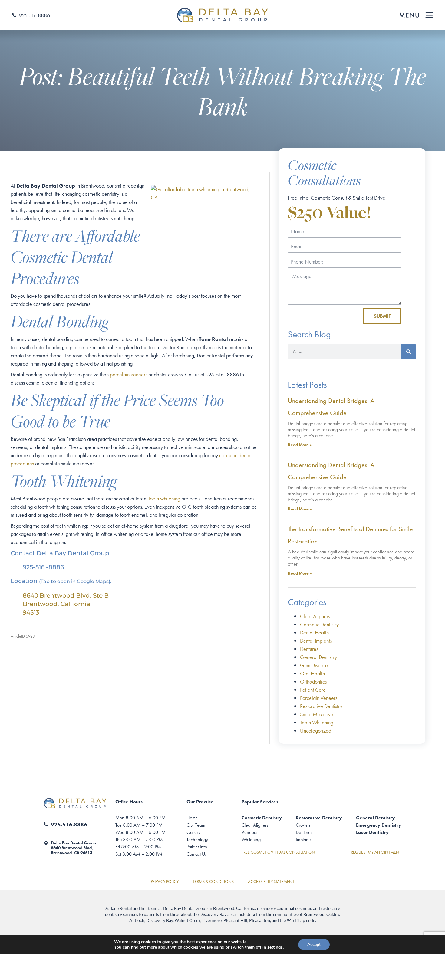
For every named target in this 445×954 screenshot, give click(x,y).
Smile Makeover (317, 714)
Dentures (309, 648)
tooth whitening (164, 498)
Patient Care (313, 689)
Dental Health (314, 632)
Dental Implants (316, 640)
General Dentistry (318, 657)
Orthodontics (313, 681)
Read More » (300, 444)
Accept (314, 944)
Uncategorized (315, 730)
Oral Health (312, 673)
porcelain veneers (128, 374)
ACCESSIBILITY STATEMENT (271, 881)
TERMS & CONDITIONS (213, 881)
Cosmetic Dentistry (319, 624)
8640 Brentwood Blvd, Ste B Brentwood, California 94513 (66, 604)
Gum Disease (314, 665)
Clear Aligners (315, 616)
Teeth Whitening (316, 722)
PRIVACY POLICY (165, 881)
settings (275, 947)
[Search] (408, 351)
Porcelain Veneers (318, 697)
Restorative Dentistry (321, 706)
